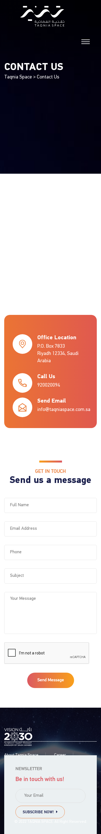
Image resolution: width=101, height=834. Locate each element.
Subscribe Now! (39, 812)
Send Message (50, 680)
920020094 (48, 385)
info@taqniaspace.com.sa (63, 409)
